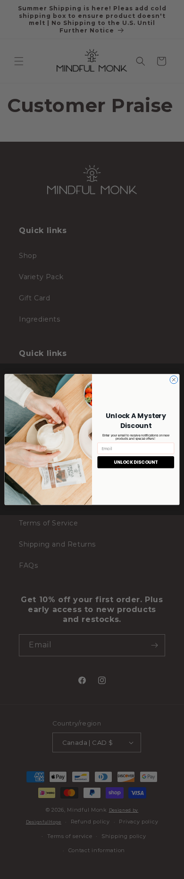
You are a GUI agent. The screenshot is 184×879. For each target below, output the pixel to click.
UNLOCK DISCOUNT (136, 462)
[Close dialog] (174, 380)
